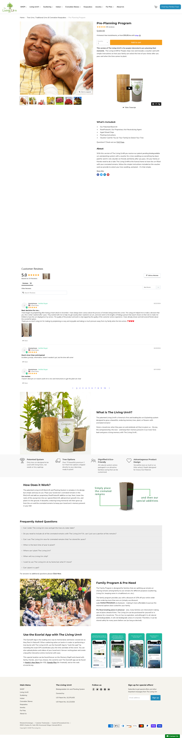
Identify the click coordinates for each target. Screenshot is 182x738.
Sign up (155, 697)
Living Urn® (34, 7)
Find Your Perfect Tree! (170, 7)
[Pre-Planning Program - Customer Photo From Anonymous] (46, 276)
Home (22, 18)
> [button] (109, 388)
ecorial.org (29, 665)
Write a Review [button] (153, 275)
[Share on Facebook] (98, 174)
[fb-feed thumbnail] (42, 101)
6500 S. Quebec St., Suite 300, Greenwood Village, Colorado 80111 (41, 725)
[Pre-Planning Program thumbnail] (24, 101)
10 (105, 388)
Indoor (58, 7)
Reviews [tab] (25, 283)
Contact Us (173, 736)
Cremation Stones (72, 7)
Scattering (47, 7)
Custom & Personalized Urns (60, 723)
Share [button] (26, 341)
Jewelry (98, 7)
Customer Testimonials (42, 723)
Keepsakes (88, 7)
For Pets (109, 7)
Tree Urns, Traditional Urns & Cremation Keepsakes (46, 18)
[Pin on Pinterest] (108, 174)
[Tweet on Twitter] (101, 174)
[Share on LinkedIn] (104, 174)
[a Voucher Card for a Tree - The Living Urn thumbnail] (68, 101)
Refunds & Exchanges (26, 723)
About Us (120, 7)
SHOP (23, 7)
